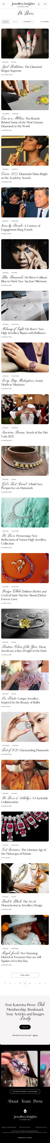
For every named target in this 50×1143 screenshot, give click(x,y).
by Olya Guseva (5, 706)
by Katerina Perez (6, 130)
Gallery (14, 62)
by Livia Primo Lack (7, 74)
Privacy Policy (24, 1127)
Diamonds (15, 113)
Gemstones (6, 113)
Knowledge (15, 221)
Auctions (14, 272)
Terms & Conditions (8, 1127)
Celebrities (15, 169)
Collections (15, 324)
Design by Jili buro (25, 1137)
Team (26, 1101)
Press (37, 1101)
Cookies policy (41, 1127)
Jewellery (5, 62)
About (13, 1101)
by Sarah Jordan (6, 233)
